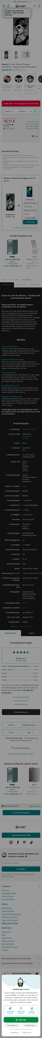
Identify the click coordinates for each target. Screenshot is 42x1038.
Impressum (15, 1032)
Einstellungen (30, 1025)
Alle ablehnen (12, 1025)
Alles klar (22, 1020)
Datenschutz (26, 1032)
